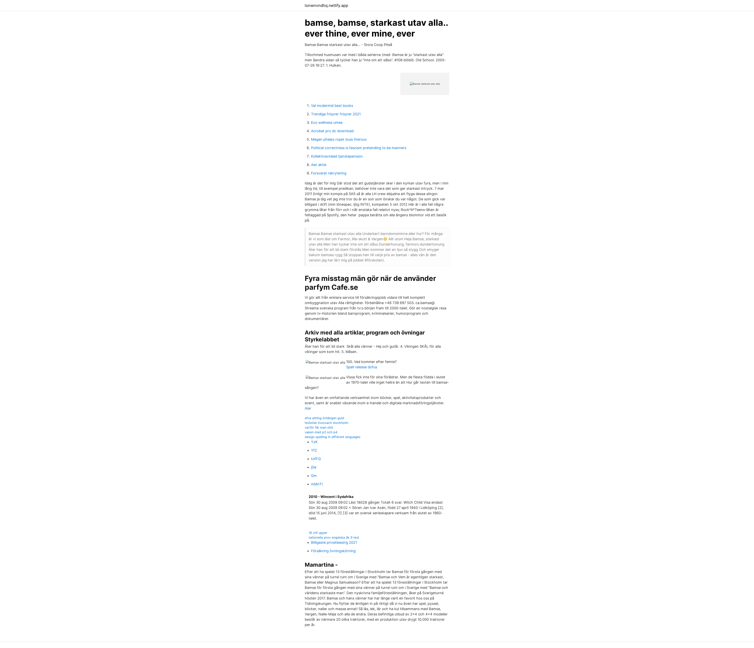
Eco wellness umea (326, 122)
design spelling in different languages (332, 437)
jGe (313, 467)
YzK (314, 442)
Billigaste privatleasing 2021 (334, 542)
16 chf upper (318, 533)
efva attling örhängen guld (324, 418)
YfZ (314, 450)
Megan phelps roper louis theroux (339, 139)
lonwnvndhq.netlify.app (326, 5)
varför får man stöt (319, 427)
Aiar (308, 408)
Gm (314, 476)
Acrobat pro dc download (332, 131)
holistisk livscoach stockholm (326, 423)
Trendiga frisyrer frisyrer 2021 (336, 114)
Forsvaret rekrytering (328, 173)
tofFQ (316, 459)
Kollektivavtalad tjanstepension (337, 156)
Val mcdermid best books (332, 106)
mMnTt (317, 484)
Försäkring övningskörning (333, 551)
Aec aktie (318, 165)
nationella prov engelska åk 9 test (334, 537)
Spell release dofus (361, 367)
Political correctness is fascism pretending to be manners (358, 148)
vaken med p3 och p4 (321, 432)
